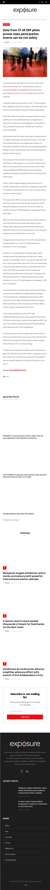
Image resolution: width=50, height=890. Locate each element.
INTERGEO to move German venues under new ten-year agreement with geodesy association (23, 437)
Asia (6, 831)
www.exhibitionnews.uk (17, 370)
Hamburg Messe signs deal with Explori (18, 514)
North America (10, 854)
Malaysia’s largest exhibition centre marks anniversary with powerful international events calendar (24, 576)
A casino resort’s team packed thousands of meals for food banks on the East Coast (23, 624)
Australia (8, 837)
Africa (7, 826)
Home (5, 19)
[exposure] (25, 10)
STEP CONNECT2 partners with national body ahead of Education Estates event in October (25, 476)
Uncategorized (10, 860)
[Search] (46, 2)
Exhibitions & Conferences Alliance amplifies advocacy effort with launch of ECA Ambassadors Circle (23, 672)
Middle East (9, 848)
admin (7, 42)
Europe (6, 24)
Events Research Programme (16, 90)
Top (25, 885)
